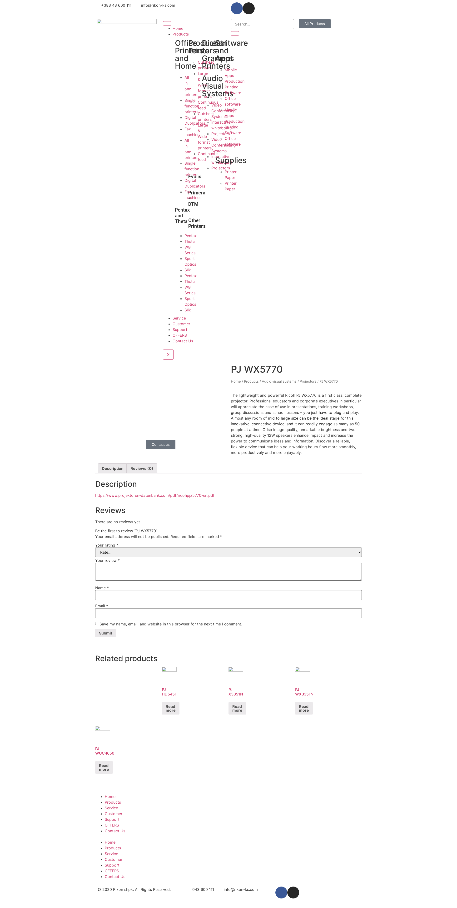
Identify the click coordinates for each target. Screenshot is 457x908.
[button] (315, 23)
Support (180, 329)
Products (181, 34)
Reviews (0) (141, 468)
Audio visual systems (279, 381)
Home (178, 28)
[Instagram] (249, 8)
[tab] (113, 468)
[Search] (235, 33)
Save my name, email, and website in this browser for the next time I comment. (170, 624)
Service (179, 318)
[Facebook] (237, 8)
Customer (181, 323)
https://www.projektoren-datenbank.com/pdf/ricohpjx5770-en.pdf (154, 495)
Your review (107, 560)
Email (101, 606)
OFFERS (180, 335)
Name (102, 588)
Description (113, 468)
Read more (171, 708)
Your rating (106, 545)
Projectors (308, 381)
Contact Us (183, 341)
